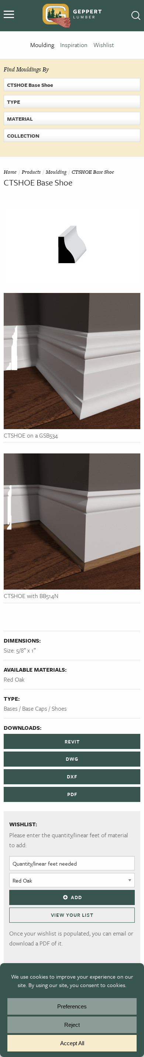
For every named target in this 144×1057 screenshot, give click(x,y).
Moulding (42, 44)
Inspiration (74, 44)
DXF (72, 776)
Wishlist (103, 44)
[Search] (135, 16)
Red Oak (14, 679)
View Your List (72, 915)
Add (76, 897)
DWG (72, 759)
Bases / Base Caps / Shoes (35, 708)
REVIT (72, 741)
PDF (72, 794)
